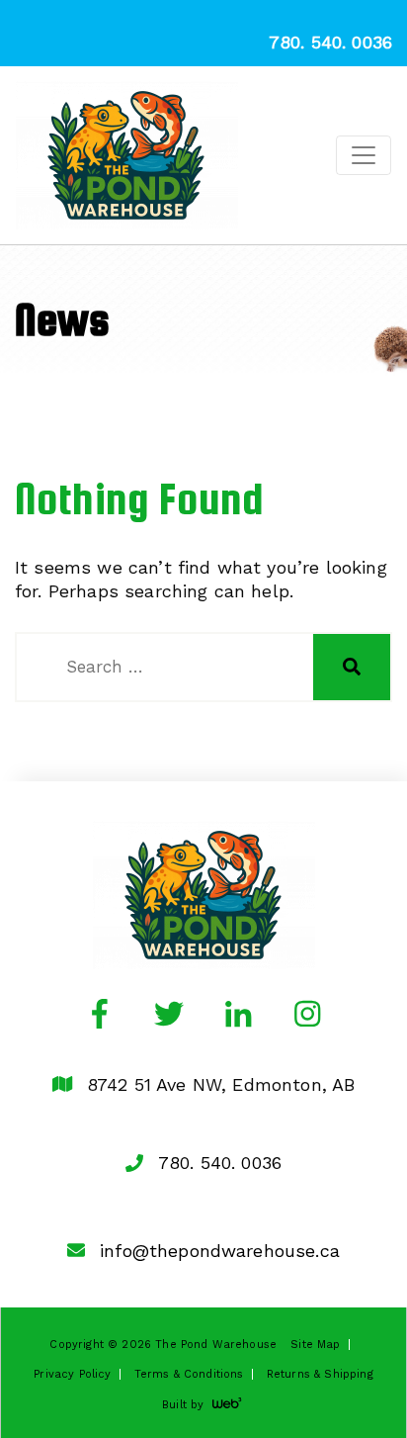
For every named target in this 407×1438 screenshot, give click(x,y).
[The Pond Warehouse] (127, 155)
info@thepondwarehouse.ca (220, 1250)
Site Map (315, 1344)
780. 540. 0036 (220, 1162)
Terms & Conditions (189, 1374)
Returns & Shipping (320, 1374)
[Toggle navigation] (363, 155)
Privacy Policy (72, 1374)
